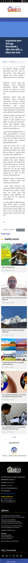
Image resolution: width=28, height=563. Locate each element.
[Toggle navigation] (4, 19)
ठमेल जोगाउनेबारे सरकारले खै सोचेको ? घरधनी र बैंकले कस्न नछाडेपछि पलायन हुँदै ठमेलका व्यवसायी (14, 396)
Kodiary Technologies (11, 562)
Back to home (20, 230)
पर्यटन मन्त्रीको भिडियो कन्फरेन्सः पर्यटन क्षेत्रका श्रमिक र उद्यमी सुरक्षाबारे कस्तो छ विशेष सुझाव (14, 428)
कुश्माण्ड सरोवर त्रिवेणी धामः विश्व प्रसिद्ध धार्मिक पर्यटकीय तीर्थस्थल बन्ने (14, 299)
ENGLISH (25, 1)
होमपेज (4, 62)
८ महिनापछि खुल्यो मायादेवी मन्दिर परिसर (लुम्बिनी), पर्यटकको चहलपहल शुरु (13, 363)
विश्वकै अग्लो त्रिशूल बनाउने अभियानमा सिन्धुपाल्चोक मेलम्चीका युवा (13, 331)
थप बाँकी (14, 437)
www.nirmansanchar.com (9, 494)
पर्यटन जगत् (12, 62)
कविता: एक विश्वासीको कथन (8, 267)
